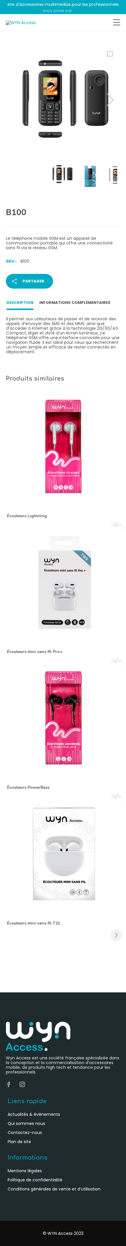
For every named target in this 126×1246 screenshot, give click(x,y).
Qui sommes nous (26, 1123)
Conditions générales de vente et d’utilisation (54, 1189)
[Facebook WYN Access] (75, 11)
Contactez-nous (25, 1132)
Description (19, 302)
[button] (110, 99)
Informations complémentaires (74, 302)
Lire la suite (116, 935)
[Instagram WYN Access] (81, 11)
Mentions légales (25, 1170)
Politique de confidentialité (35, 1180)
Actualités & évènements (34, 1114)
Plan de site (19, 1141)
